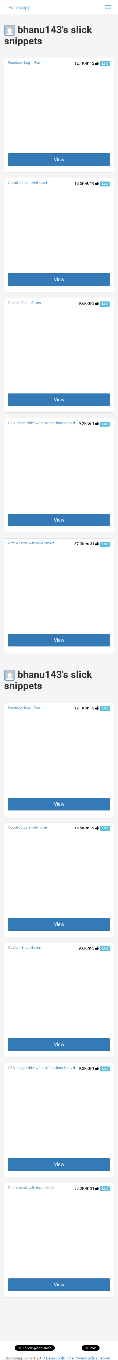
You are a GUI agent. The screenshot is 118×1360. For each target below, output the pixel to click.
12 (92, 63)
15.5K (79, 183)
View (59, 159)
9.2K (83, 423)
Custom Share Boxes (24, 303)
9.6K (83, 303)
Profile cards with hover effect (31, 543)
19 (92, 183)
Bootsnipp (19, 7)
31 (92, 544)
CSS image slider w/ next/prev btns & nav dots (44, 423)
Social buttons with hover (27, 183)
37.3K (79, 544)
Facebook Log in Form (25, 63)
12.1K (79, 63)
